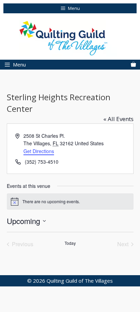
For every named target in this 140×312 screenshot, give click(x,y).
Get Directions (38, 151)
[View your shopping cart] (133, 65)
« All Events (118, 119)
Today (70, 243)
